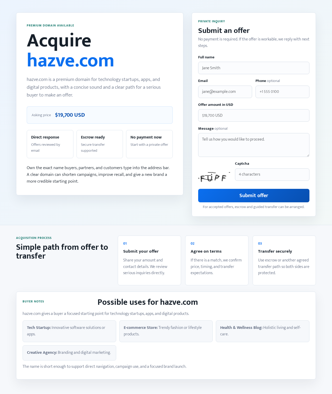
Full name (206, 57)
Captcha (242, 164)
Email (203, 81)
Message (212, 129)
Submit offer (253, 195)
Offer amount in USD (215, 105)
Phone (267, 81)
